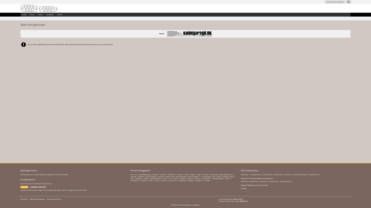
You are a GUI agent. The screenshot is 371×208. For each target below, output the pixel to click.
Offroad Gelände (156, 178)
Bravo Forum (278, 175)
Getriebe (133, 177)
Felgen (199, 175)
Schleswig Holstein (218, 178)
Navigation (138, 178)
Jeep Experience (181, 177)
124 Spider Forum (255, 175)
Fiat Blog (243, 188)
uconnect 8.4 (172, 181)
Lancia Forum (273, 181)
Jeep (173, 177)
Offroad (146, 178)
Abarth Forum (253, 181)
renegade (183, 178)
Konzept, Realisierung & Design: (233, 201)
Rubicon (190, 178)
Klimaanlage (207, 177)
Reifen (176, 178)
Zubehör (207, 181)
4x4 (132, 175)
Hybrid (168, 177)
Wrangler (191, 181)
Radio (165, 178)
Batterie (155, 175)
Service (228, 178)
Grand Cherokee (151, 177)
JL (200, 177)
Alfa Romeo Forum (286, 181)
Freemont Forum (314, 175)
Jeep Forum (264, 181)
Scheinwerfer (205, 178)
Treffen (150, 181)
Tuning (156, 181)
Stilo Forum (288, 175)
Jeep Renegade (193, 177)
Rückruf (197, 178)
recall (170, 178)
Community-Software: (231, 199)
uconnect (164, 181)
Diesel (187, 175)
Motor (232, 177)
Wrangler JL (199, 181)
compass (180, 175)
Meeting (225, 177)
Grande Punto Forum (300, 175)
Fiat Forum (244, 181)
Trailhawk (143, 181)
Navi (132, 178)
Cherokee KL (172, 175)
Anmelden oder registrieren (335, 2)
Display (192, 175)
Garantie (205, 175)
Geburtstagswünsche (226, 175)
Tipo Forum (244, 175)
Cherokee (163, 175)
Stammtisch (134, 181)
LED (213, 177)
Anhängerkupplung (145, 175)
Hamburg (161, 177)
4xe (136, 175)
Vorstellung (182, 181)
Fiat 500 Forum (268, 175)
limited (219, 177)
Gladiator (141, 177)
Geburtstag (213, 175)
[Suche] (348, 2)
